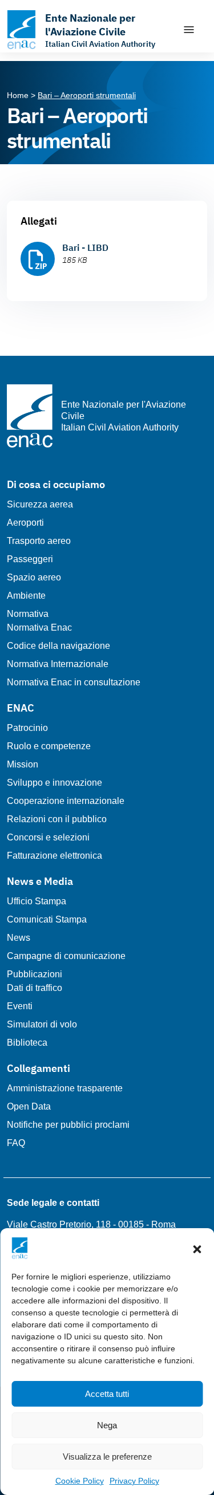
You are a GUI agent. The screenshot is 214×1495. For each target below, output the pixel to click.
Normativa (28, 614)
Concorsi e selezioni (48, 837)
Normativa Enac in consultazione (73, 682)
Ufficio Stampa (36, 901)
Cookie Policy (79, 1480)
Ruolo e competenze (49, 746)
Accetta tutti (107, 1394)
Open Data (29, 1106)
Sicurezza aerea (40, 504)
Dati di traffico (34, 988)
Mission (22, 764)
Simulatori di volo (42, 1024)
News (18, 937)
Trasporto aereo (39, 541)
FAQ (16, 1143)
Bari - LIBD (85, 247)
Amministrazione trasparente (65, 1088)
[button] (197, 1248)
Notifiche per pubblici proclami (68, 1125)
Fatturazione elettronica (54, 855)
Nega (107, 1425)
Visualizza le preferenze (107, 1456)
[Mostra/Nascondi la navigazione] (189, 29)
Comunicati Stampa (47, 919)
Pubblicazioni (34, 974)
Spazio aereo (34, 577)
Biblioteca (27, 1042)
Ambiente (26, 595)
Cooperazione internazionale (65, 801)
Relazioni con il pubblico (57, 819)
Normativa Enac (39, 627)
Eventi (20, 1006)
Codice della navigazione (58, 646)
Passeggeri (30, 559)
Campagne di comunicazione (66, 956)
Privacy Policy (134, 1480)
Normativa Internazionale (57, 664)
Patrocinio (27, 728)
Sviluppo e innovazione (54, 782)
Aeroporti (25, 522)
